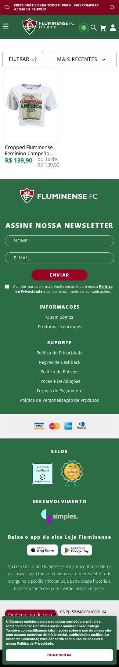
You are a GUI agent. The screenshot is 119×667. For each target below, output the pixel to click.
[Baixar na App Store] (42, 549)
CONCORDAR (59, 655)
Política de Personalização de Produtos (59, 400)
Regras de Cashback (59, 362)
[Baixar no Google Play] (76, 549)
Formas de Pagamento (59, 391)
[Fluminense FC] (59, 195)
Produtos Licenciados (59, 326)
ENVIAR (59, 274)
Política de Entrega (60, 372)
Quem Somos (59, 317)
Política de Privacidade (35, 643)
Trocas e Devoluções (59, 381)
